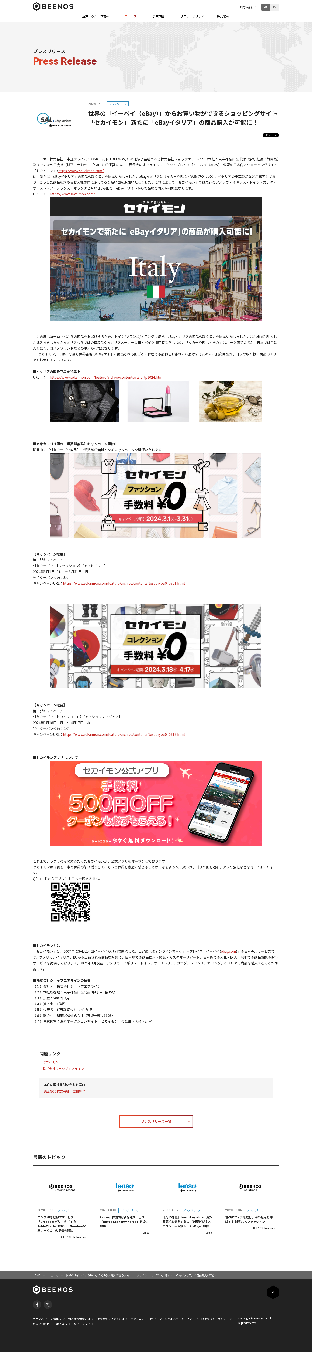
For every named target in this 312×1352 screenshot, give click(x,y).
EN (274, 7)
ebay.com (228, 951)
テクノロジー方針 (142, 1319)
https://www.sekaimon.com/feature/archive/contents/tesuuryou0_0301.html (124, 583)
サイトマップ (82, 1324)
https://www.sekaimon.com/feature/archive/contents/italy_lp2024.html (106, 377)
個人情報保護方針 (79, 1319)
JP (266, 7)
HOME (36, 1275)
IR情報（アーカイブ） (214, 1319)
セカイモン (51, 1062)
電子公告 (61, 1324)
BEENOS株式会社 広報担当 (64, 1091)
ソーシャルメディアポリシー (177, 1319)
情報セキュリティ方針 (110, 1319)
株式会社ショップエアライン (63, 1068)
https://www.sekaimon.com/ (81, 170)
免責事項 (56, 1319)
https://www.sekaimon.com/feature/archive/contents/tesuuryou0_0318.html (124, 734)
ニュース (53, 1275)
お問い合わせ (248, 7)
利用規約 (38, 1319)
